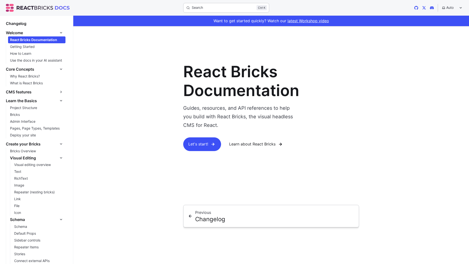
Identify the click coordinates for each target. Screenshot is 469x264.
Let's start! (198, 144)
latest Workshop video (308, 20)
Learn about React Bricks (252, 144)
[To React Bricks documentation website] (62, 8)
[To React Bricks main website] (29, 8)
